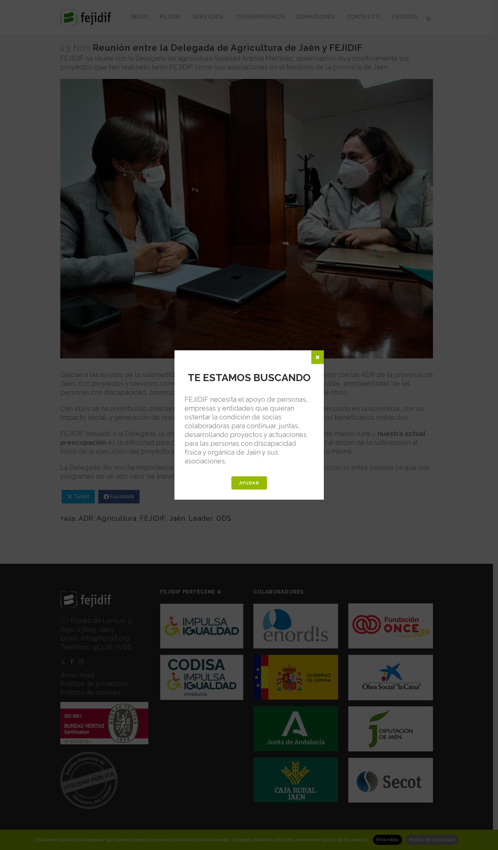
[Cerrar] (317, 357)
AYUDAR (249, 482)
